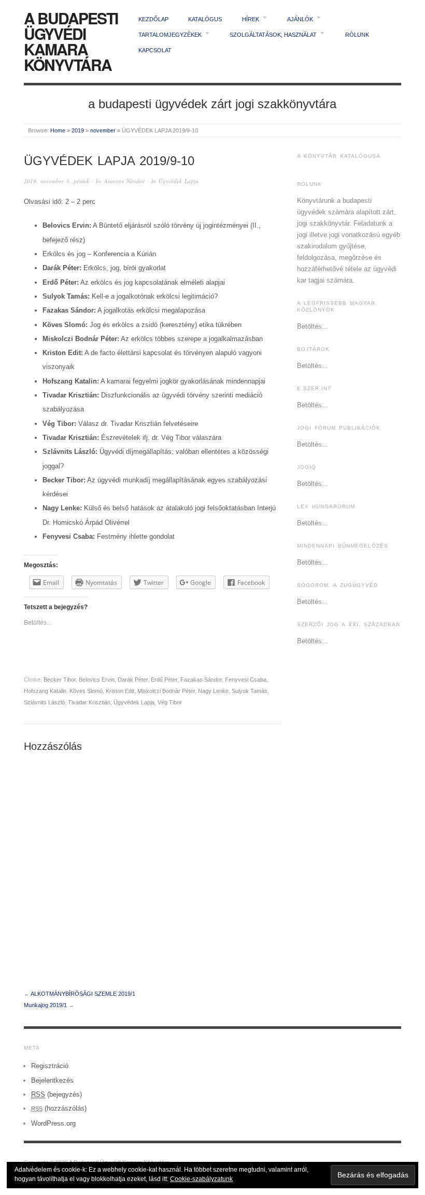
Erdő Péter (164, 679)
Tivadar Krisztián (89, 702)
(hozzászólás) (59, 1108)
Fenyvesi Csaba (245, 679)
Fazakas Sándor (201, 679)
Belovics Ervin (97, 679)
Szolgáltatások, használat (273, 35)
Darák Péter (133, 679)
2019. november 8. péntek (56, 181)
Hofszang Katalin (45, 691)
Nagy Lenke (213, 691)
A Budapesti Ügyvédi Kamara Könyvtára (71, 41)
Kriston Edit (120, 691)
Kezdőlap (153, 19)
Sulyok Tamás (249, 691)
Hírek (250, 19)
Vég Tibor (170, 702)
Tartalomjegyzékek (170, 35)
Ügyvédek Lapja (179, 181)
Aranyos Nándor (124, 181)
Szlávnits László (44, 702)
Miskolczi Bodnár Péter (166, 691)
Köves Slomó (86, 691)
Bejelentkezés (52, 1080)
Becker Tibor (60, 679)
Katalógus (205, 19)
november (103, 130)
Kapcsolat (155, 50)
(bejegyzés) (56, 1094)
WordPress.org (53, 1123)
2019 (78, 130)
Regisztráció (49, 1066)
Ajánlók (300, 19)
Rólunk (357, 35)
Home (57, 130)
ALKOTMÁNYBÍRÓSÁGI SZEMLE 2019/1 (83, 994)
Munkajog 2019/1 (45, 1005)
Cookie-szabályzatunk (201, 1179)
